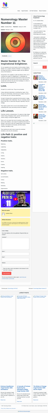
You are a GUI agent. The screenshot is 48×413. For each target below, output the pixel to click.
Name (3, 251)
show (9, 56)
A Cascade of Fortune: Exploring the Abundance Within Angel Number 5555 (42, 87)
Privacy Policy (3, 408)
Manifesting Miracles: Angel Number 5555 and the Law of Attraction (43, 107)
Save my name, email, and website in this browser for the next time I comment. (15, 269)
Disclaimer (14, 408)
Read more (3, 399)
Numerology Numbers (7, 405)
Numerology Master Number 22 (39, 288)
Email (3, 257)
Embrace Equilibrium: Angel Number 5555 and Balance (43, 77)
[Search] (45, 67)
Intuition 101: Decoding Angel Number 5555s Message (42, 116)
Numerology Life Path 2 (13, 288)
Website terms (8, 408)
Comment (4, 237)
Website (3, 262)
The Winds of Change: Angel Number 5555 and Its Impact (43, 97)
